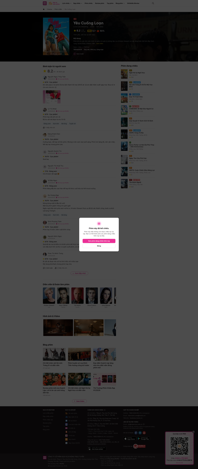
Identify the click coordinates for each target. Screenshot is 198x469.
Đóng (99, 246)
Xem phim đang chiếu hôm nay (99, 241)
